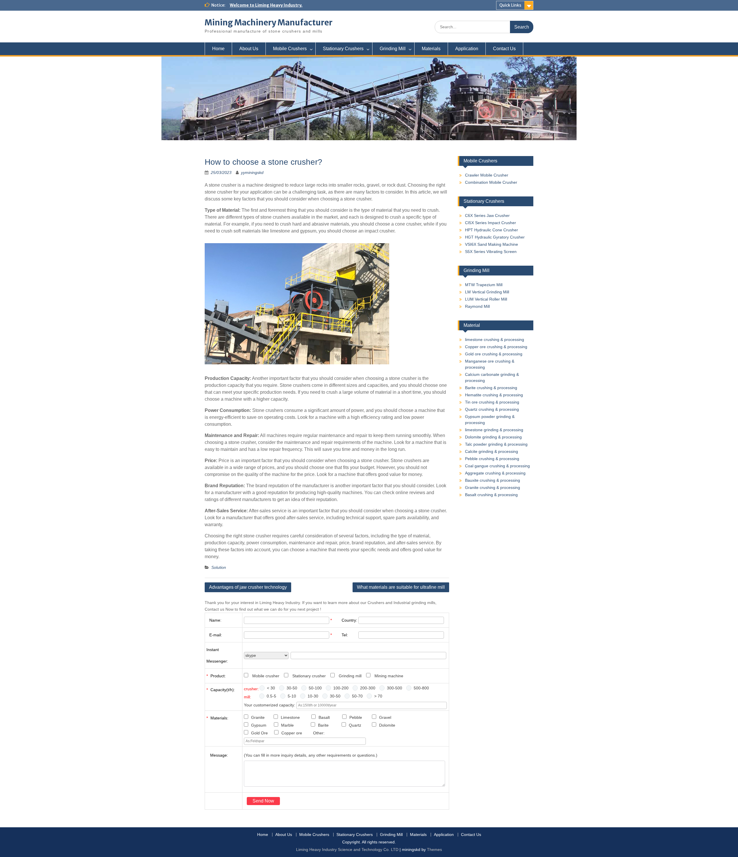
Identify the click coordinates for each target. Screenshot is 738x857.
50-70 (357, 696)
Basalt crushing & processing (491, 494)
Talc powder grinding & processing (496, 444)
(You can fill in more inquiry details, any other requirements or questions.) (310, 755)
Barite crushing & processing (491, 387)
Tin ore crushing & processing (492, 402)
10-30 (313, 696)
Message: (219, 755)
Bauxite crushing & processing (492, 480)
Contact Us (504, 48)
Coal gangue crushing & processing (497, 466)
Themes (434, 849)
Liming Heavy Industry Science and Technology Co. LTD (347, 849)
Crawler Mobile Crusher (486, 175)
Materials (431, 48)
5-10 (292, 696)
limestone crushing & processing (494, 339)
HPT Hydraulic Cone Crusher (491, 230)
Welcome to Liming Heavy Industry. (266, 5)
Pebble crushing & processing (492, 458)
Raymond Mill (477, 306)
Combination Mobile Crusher (491, 182)
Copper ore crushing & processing (496, 346)
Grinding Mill (393, 48)
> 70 (378, 696)
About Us (248, 48)
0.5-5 (271, 696)
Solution (218, 567)
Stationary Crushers (343, 48)
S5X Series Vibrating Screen (491, 251)
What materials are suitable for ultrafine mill (401, 587)
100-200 (341, 688)
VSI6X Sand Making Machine (491, 244)
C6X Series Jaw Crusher (487, 215)
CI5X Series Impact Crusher (490, 222)
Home (218, 48)
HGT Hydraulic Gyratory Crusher (495, 237)
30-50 (292, 688)
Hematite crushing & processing (494, 395)
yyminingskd (252, 172)
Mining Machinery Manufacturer (268, 22)
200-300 (367, 688)
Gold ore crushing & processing (493, 354)
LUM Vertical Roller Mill (486, 299)
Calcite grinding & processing (491, 451)
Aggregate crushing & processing (495, 473)
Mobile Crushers (290, 48)
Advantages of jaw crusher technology (248, 587)
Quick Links (510, 5)
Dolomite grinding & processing (493, 437)
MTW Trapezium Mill (483, 284)
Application (466, 48)
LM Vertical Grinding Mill (487, 292)
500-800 (421, 688)
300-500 (394, 688)
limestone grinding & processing (494, 429)
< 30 (271, 688)
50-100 (315, 688)
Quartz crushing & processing (492, 409)
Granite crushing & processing (492, 487)
